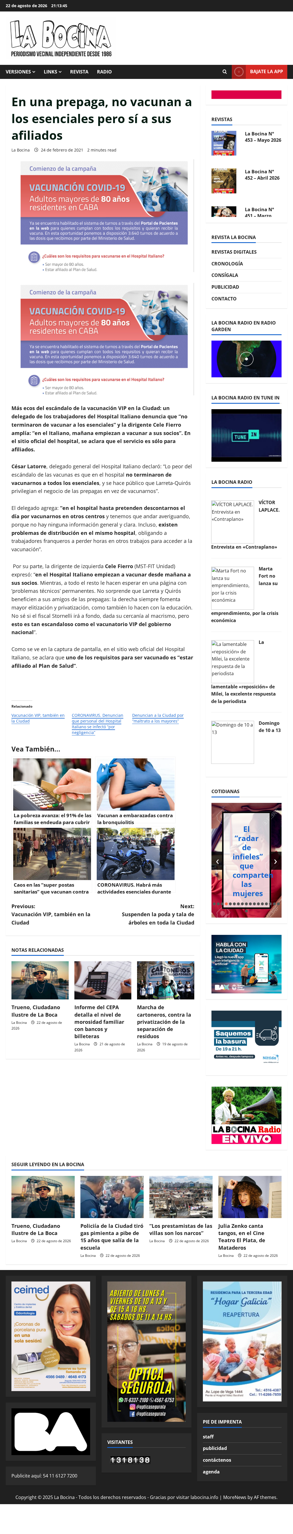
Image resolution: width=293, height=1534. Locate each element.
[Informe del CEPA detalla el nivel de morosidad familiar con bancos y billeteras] (103, 980)
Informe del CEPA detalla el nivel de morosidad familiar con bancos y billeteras (99, 1022)
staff (208, 1437)
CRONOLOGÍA (227, 264)
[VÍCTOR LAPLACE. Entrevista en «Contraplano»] (232, 521)
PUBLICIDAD (225, 287)
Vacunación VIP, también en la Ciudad (38, 718)
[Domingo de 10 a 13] (232, 742)
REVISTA (79, 72)
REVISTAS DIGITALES (234, 252)
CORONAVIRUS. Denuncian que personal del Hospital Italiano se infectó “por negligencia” (97, 723)
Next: (158, 914)
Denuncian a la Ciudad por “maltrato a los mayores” (158, 718)
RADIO (104, 72)
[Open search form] (224, 71)
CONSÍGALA (224, 275)
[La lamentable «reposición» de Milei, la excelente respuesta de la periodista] (232, 661)
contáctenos (217, 1460)
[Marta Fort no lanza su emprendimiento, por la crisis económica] (232, 588)
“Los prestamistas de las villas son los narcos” (180, 1229)
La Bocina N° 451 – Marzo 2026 (259, 182)
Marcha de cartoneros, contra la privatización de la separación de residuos (164, 1022)
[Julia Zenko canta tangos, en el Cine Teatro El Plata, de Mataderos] (250, 1197)
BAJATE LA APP (266, 71)
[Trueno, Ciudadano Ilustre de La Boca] (40, 980)
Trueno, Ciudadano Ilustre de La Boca (35, 1011)
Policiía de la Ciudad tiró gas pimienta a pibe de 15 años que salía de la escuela (111, 1236)
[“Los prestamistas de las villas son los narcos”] (181, 1197)
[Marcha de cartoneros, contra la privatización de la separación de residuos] (165, 980)
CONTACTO (224, 299)
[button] (214, 903)
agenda (211, 1472)
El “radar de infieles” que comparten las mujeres (253, 861)
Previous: (50, 914)
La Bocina (20, 150)
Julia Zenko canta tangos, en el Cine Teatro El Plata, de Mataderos (241, 1236)
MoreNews (234, 1497)
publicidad (215, 1448)
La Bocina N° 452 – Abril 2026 (262, 141)
